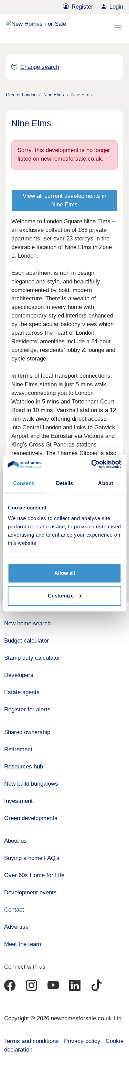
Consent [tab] (23, 483)
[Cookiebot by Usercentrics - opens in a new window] (92, 464)
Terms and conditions (31, 1041)
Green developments (30, 818)
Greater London (21, 94)
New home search (27, 623)
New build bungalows (31, 783)
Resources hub (23, 766)
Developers (18, 675)
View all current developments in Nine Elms (64, 200)
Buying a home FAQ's (32, 858)
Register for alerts (27, 709)
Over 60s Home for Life (34, 875)
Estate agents (22, 692)
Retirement (18, 749)
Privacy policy (82, 1041)
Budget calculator (26, 640)
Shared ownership (27, 732)
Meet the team (22, 944)
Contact (14, 909)
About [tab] (105, 483)
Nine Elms (53, 94)
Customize (61, 596)
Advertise (16, 927)
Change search (39, 67)
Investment (18, 801)
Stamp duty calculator (32, 658)
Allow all (64, 573)
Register (82, 6)
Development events (30, 892)
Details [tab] (64, 483)
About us (15, 841)
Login (116, 6)
